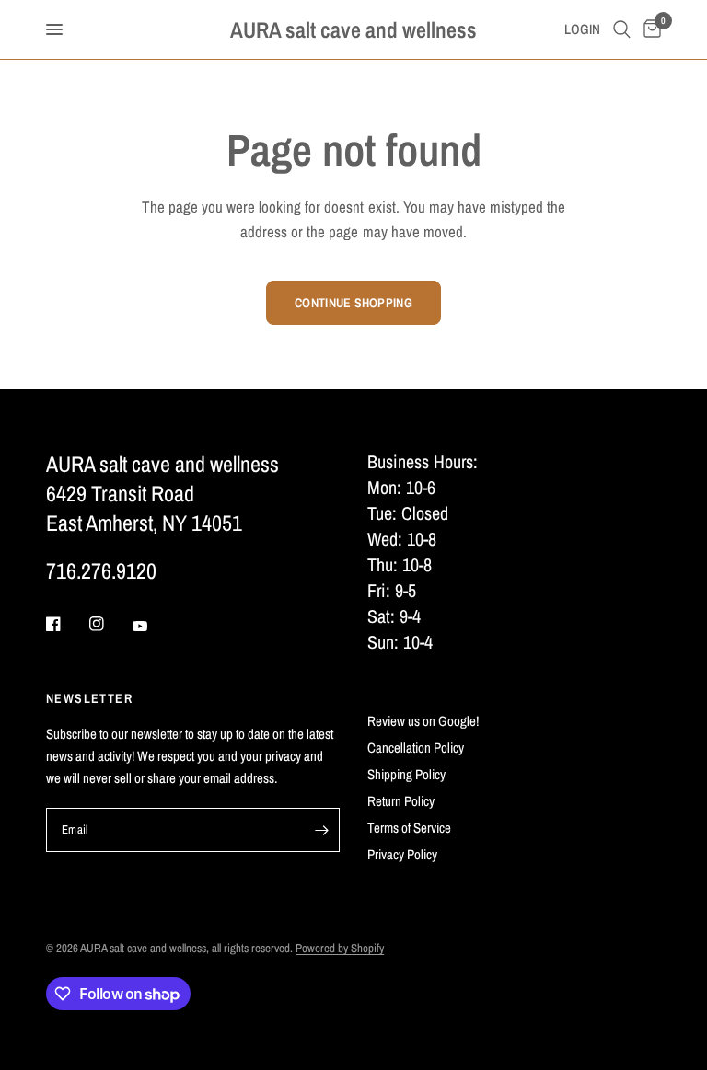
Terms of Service (409, 827)
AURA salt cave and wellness (353, 29)
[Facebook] (66, 624)
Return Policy (401, 801)
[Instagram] (109, 624)
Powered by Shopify (340, 948)
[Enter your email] (321, 830)
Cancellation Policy (415, 747)
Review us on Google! (423, 721)
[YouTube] (153, 626)
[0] (649, 29)
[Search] (622, 29)
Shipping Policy (406, 774)
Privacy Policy (402, 854)
